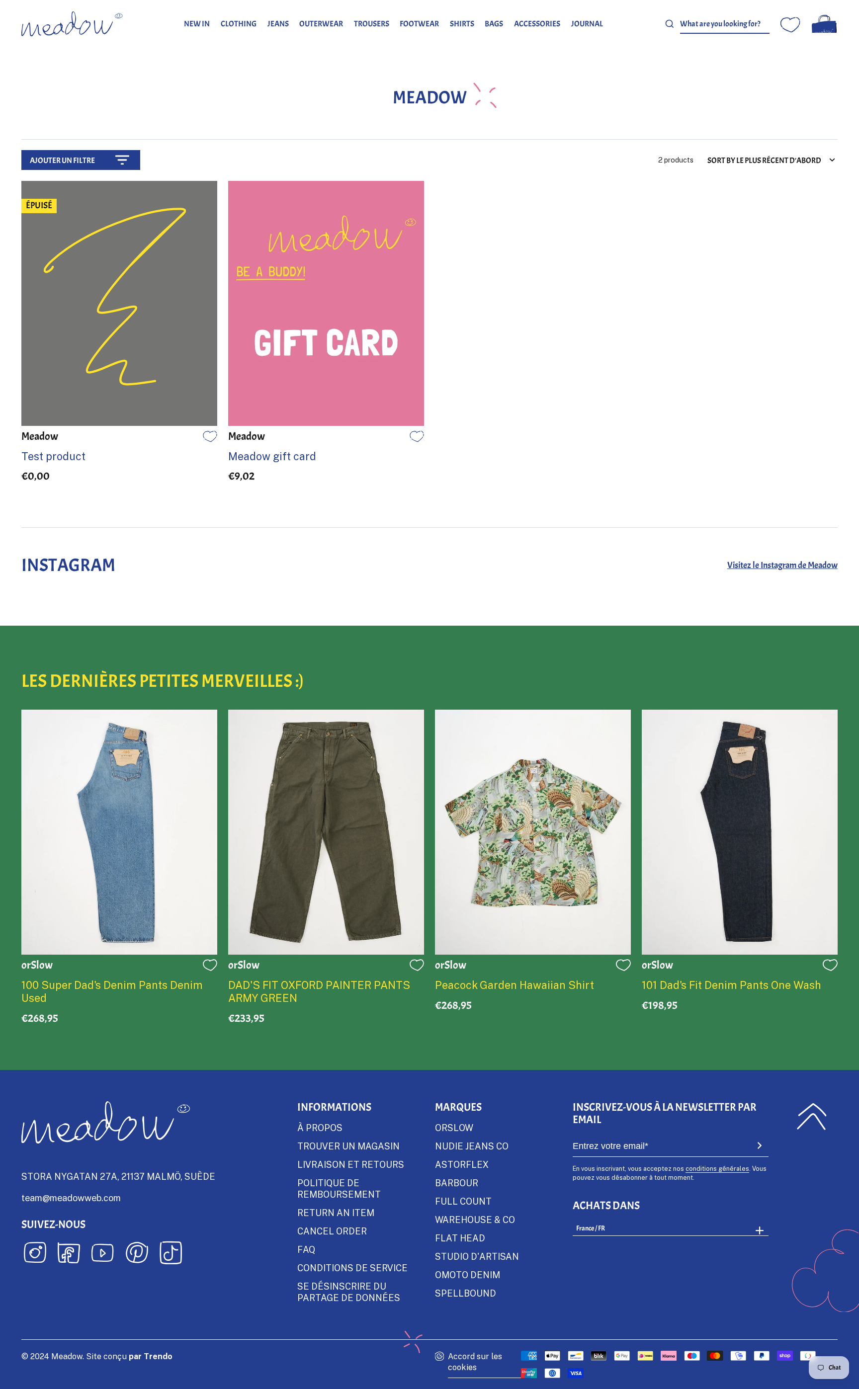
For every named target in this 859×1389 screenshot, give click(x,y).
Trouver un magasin (348, 1146)
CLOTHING (239, 23)
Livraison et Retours (350, 1164)
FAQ (306, 1249)
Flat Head (460, 1237)
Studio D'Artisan (477, 1256)
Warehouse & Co (475, 1219)
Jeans (278, 23)
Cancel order (332, 1231)
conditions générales (717, 1168)
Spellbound (465, 1293)
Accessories (537, 23)
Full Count (463, 1201)
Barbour (456, 1182)
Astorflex (462, 1164)
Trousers (371, 23)
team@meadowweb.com (71, 1197)
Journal (587, 23)
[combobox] (725, 23)
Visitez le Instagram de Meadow (782, 565)
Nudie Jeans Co (472, 1146)
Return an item (335, 1212)
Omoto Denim (467, 1274)
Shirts (462, 23)
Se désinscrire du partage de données (348, 1292)
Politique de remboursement (339, 1188)
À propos (320, 1127)
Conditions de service (352, 1267)
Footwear (419, 23)
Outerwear (321, 23)
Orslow (454, 1127)
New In (197, 23)
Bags (494, 23)
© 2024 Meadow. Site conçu (96, 1356)
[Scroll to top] (811, 1116)
